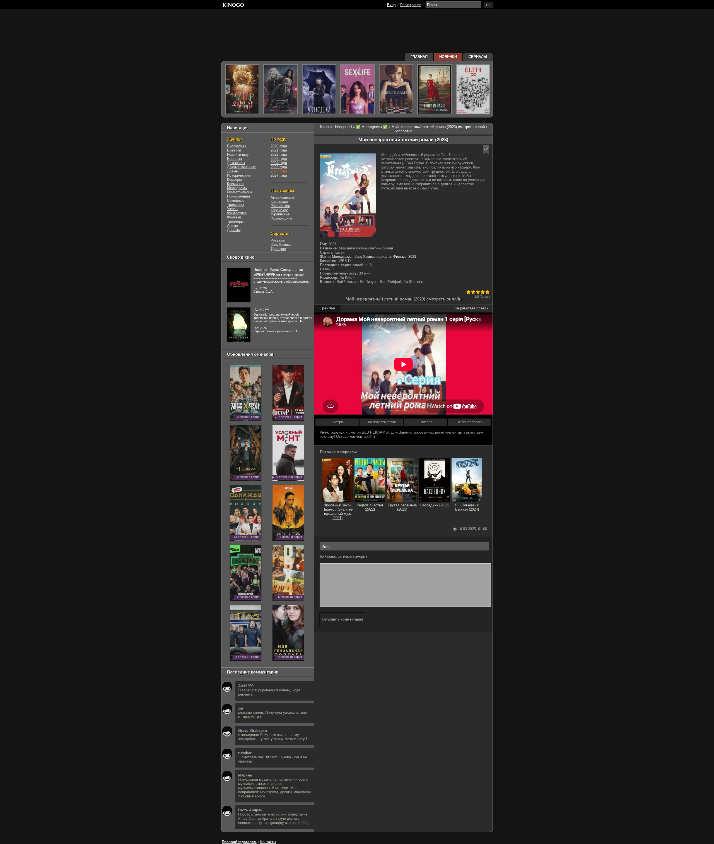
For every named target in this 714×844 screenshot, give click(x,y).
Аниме (232, 225)
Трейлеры (235, 221)
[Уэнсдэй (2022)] (319, 89)
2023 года (279, 159)
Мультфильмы (239, 192)
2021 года (279, 150)
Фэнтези (234, 217)
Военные (234, 159)
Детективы (236, 163)
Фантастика (237, 213)
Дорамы (233, 230)
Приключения (238, 196)
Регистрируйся (332, 432)
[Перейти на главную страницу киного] (233, 5)
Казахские (279, 201)
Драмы (232, 171)
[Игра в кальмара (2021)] (242, 89)
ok (488, 5)
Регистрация (410, 5)
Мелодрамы (342, 256)
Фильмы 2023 (404, 256)
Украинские (280, 214)
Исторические (238, 175)
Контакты (268, 842)
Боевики (234, 150)
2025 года (279, 167)
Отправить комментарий (342, 619)
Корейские (279, 210)
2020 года (279, 146)
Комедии (234, 179)
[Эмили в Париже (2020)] (434, 89)
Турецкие (278, 249)
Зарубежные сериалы (372, 256)
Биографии (236, 146)
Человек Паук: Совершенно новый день (278, 272)
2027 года (279, 175)
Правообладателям (239, 842)
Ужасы (232, 209)
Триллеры (235, 205)
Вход (391, 5)
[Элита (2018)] (473, 89)
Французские (281, 218)
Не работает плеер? (471, 308)
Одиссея (261, 309)
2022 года (279, 154)
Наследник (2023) (434, 505)
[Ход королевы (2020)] (396, 89)
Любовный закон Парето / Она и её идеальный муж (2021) (337, 511)
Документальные (241, 167)
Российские (280, 206)
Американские (283, 197)
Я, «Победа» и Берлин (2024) (467, 507)
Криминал (235, 184)
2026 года (279, 171)
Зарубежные (281, 244)
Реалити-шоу (238, 154)
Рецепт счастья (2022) (370, 507)
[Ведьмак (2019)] (280, 89)
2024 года (279, 163)
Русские (277, 240)
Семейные (235, 200)
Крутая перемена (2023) (402, 507)
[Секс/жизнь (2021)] (357, 89)
